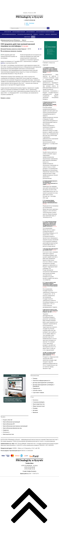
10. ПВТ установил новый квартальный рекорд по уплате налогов (49, 353)
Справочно (6, 430)
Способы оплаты (37, 390)
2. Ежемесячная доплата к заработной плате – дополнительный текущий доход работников (49, 104)
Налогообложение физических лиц (12, 428)
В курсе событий (7, 420)
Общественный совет (39, 406)
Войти (27, 23)
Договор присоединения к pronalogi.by (43, 382)
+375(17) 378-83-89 (29, 20)
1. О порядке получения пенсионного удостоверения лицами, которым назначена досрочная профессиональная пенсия (50, 70)
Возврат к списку (5, 98)
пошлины (19, 51)
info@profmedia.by (31, 471)
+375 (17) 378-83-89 (26, 465)
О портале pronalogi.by (38, 402)
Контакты (35, 400)
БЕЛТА (2, 63)
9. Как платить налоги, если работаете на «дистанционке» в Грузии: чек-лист (50, 310)
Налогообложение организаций (11, 422)
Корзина (27, 24)
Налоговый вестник (8, 434)
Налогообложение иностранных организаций (15, 426)
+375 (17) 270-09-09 (29, 467)
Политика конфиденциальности (41, 380)
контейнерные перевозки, (9, 51)
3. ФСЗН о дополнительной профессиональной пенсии (49, 148)
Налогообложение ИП (9, 424)
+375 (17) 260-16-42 (29, 469)
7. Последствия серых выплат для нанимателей (50, 249)
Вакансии (35, 412)
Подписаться (36, 388)
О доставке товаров (38, 392)
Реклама (35, 408)
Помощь (35, 378)
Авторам (35, 410)
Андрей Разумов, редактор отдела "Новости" (14, 49)
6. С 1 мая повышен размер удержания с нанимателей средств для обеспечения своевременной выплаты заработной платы (49, 224)
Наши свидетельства (38, 404)
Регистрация (31, 23)
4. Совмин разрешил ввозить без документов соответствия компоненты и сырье (50, 182)
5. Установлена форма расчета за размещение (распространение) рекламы (50, 201)
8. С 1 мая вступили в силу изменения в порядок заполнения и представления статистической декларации (50, 284)
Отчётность (6, 432)
